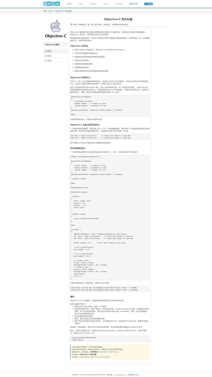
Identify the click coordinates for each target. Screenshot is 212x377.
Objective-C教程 (52, 44)
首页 (50, 11)
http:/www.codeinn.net (107, 352)
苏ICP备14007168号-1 (98, 374)
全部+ (69, 3)
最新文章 (133, 3)
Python (93, 3)
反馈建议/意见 (133, 374)
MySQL (118, 3)
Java (81, 3)
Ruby (106, 3)
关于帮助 (48, 60)
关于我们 (48, 56)
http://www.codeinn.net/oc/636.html (95, 357)
